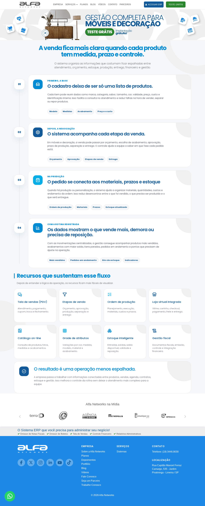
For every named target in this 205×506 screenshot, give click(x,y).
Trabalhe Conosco (91, 485)
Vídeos (85, 472)
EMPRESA (58, 4)
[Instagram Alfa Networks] (41, 465)
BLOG (93, 4)
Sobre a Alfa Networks (93, 451)
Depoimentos (88, 460)
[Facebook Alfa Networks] (22, 465)
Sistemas (122, 451)
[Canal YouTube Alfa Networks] (61, 465)
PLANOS (84, 4)
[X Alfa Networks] (32, 465)
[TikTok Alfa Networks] (70, 465)
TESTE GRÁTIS (176, 4)
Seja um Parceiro (90, 480)
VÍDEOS (102, 4)
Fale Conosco (88, 476)
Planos (85, 455)
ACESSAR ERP (155, 4)
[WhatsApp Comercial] (10, 496)
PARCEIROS (125, 4)
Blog (83, 468)
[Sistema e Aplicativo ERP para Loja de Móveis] (102, 24)
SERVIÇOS (70, 4)
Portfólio (85, 464)
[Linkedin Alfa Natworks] (51, 465)
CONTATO (112, 4)
